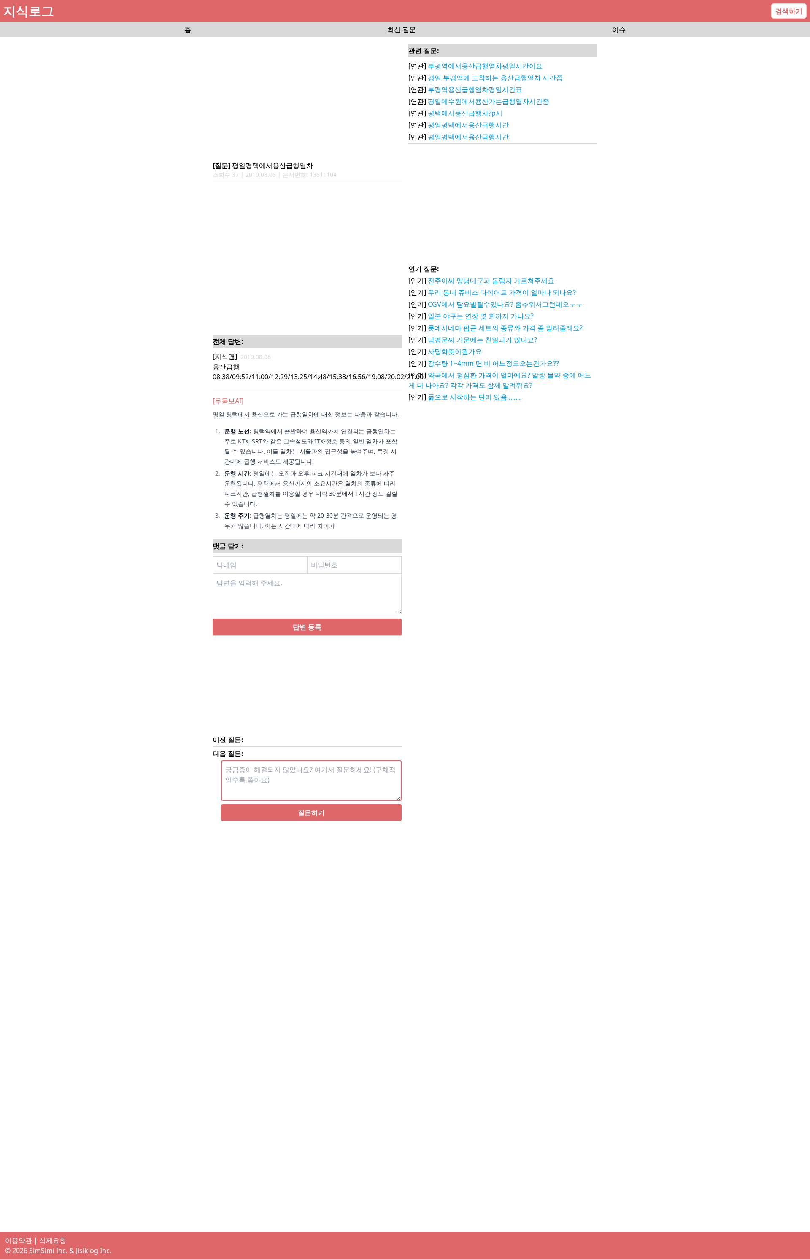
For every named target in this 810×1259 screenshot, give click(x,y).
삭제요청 (52, 1240)
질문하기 (311, 822)
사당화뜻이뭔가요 (455, 351)
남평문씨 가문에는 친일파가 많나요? (482, 339)
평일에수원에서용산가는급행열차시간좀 (488, 101)
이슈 (619, 29)
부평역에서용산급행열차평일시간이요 (485, 65)
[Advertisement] (307, 100)
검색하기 (788, 11)
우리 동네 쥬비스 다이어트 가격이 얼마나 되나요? (502, 292)
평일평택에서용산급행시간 (468, 125)
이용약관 (18, 1240)
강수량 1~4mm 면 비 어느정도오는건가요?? (493, 363)
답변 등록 (307, 637)
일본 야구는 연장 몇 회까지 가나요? (481, 316)
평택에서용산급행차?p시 (465, 113)
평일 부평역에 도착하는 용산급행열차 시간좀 (495, 77)
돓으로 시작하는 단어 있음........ (474, 397)
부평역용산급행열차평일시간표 (475, 89)
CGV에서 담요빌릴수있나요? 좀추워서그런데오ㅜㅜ (505, 304)
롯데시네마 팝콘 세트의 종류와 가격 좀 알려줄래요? (505, 327)
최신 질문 (401, 29)
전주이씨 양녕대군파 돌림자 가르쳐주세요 (491, 280)
